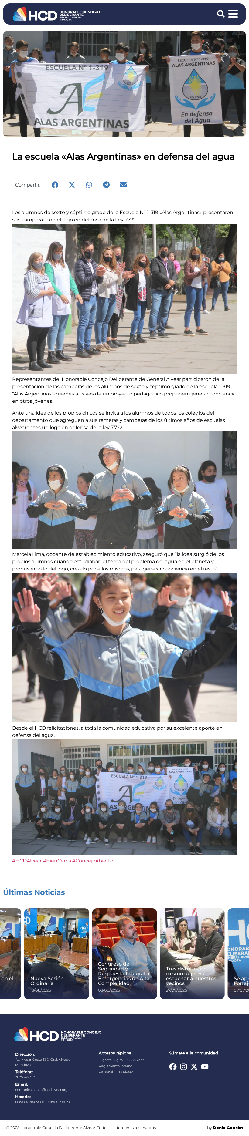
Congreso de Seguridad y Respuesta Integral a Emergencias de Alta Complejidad (124, 973)
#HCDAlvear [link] (27, 861)
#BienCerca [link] (57, 861)
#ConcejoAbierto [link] (92, 861)
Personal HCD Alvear (116, 1072)
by (225, 1127)
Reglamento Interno (115, 1066)
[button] (54, 184)
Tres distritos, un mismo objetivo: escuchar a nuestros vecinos (191, 976)
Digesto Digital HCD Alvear (121, 1060)
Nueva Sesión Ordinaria (47, 981)
